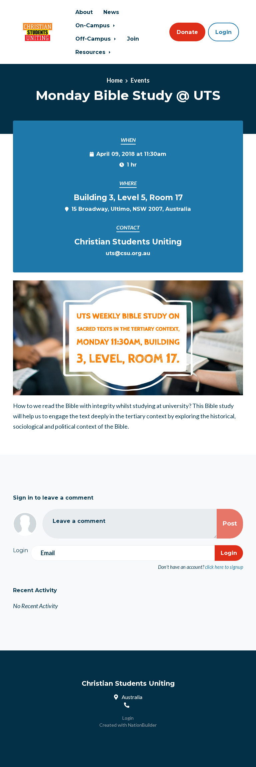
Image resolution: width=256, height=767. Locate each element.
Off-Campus (93, 38)
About (84, 12)
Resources (91, 52)
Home (115, 80)
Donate (187, 32)
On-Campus (93, 25)
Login (223, 32)
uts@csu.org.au (128, 253)
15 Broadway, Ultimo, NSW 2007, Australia (131, 208)
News (111, 12)
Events (140, 80)
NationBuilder (142, 725)
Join (133, 38)
